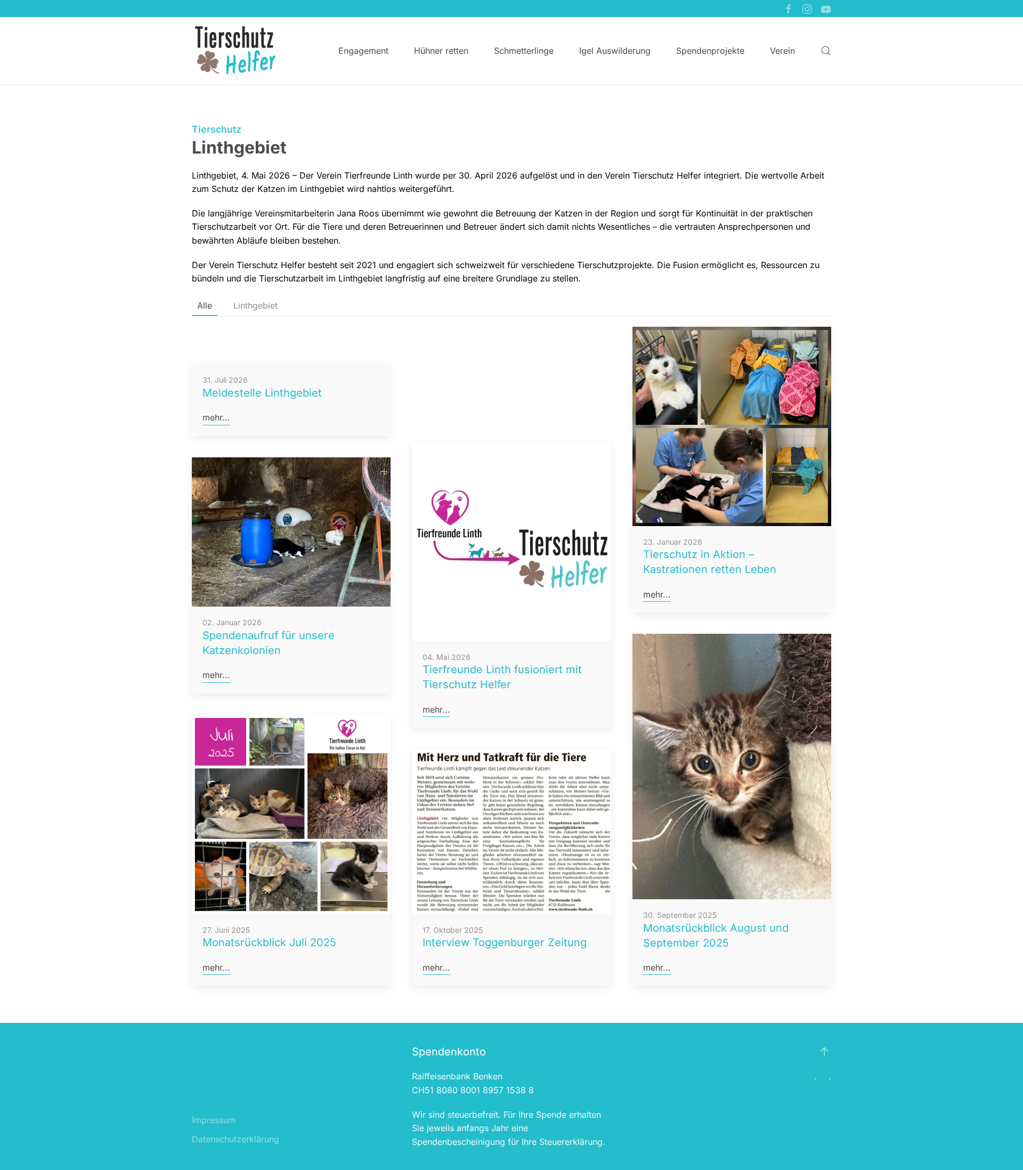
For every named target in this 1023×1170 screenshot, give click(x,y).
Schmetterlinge (524, 50)
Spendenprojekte (710, 50)
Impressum (214, 1120)
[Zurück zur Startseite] (235, 50)
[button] (826, 50)
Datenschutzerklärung (235, 1139)
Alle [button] (204, 305)
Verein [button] (782, 50)
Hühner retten (441, 50)
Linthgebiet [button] (255, 305)
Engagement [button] (363, 50)
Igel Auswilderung (615, 50)
